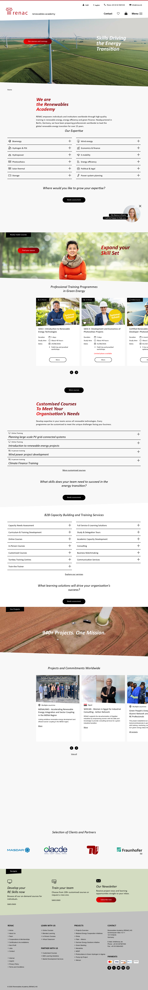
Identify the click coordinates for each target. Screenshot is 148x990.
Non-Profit (12, 945)
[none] (98, 5)
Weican (78, 960)
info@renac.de (137, 5)
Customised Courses (50, 953)
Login (87, 5)
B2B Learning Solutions (51, 956)
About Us (12, 933)
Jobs (10, 948)
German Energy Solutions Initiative (88, 942)
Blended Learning (49, 933)
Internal (11, 958)
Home (11, 930)
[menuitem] (98, 5)
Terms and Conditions (16, 967)
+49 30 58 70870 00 (118, 5)
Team (11, 936)
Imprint (11, 961)
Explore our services (74, 574)
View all (74, 754)
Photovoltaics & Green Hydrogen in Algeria (90, 954)
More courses (74, 390)
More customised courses (74, 470)
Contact (108, 13)
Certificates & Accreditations (19, 942)
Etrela (78, 936)
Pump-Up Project (82, 957)
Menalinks (79, 948)
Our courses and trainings (37, 41)
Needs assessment (74, 200)
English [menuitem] (97, 5)
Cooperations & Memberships (19, 939)
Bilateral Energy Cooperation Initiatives (89, 933)
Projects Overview (82, 930)
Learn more (11, 904)
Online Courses (48, 930)
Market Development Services (53, 959)
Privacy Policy (14, 964)
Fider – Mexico (81, 939)
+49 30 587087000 (119, 944)
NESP (78, 951)
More (58, 360)
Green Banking (81, 945)
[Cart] (126, 14)
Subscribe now (106, 899)
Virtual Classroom (49, 939)
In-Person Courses (49, 936)
